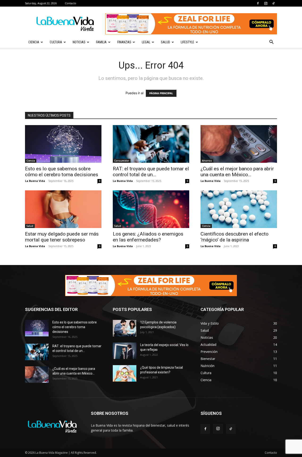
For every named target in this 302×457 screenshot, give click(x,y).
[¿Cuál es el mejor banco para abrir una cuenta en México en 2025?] (239, 144)
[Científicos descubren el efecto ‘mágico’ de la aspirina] (239, 209)
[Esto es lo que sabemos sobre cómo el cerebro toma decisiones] (63, 144)
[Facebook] (257, 3)
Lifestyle (187, 42)
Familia (101, 42)
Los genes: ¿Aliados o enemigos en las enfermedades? (148, 237)
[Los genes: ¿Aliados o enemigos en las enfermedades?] (151, 209)
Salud (165, 42)
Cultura (56, 42)
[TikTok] (273, 3)
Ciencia (33, 42)
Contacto (70, 3)
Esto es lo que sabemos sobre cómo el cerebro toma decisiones (61, 171)
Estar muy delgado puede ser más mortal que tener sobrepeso (62, 237)
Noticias (79, 42)
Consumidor (121, 160)
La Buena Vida (35, 181)
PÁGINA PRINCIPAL (161, 93)
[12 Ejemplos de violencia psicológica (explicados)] (124, 328)
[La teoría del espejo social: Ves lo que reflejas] (124, 351)
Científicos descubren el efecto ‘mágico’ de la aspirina (234, 237)
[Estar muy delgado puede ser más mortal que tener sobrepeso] (63, 209)
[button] (271, 42)
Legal (146, 42)
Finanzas (124, 42)
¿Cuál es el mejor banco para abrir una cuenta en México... (237, 171)
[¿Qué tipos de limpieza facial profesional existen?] (124, 373)
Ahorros (207, 160)
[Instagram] (265, 3)
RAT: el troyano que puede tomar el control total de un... (151, 171)
